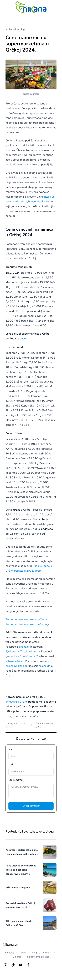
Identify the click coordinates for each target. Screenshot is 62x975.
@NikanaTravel (15, 661)
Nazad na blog (17, 29)
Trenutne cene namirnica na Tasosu (27, 619)
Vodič (23, 952)
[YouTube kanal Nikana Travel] (20, 965)
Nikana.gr (24, 647)
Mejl (10, 764)
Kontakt (47, 952)
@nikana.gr (12, 651)
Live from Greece (24, 656)
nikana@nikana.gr (16, 666)
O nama (17, 956)
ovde (23, 338)
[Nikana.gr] (31, 7)
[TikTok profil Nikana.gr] (13, 965)
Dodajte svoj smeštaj (38, 956)
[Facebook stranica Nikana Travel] (28, 965)
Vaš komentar (15, 780)
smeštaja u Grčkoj (17, 702)
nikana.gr (34, 651)
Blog (34, 952)
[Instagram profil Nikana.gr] (5, 965)
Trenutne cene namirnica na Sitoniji (27, 624)
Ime (10, 749)
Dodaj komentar (31, 805)
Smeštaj (9, 952)
